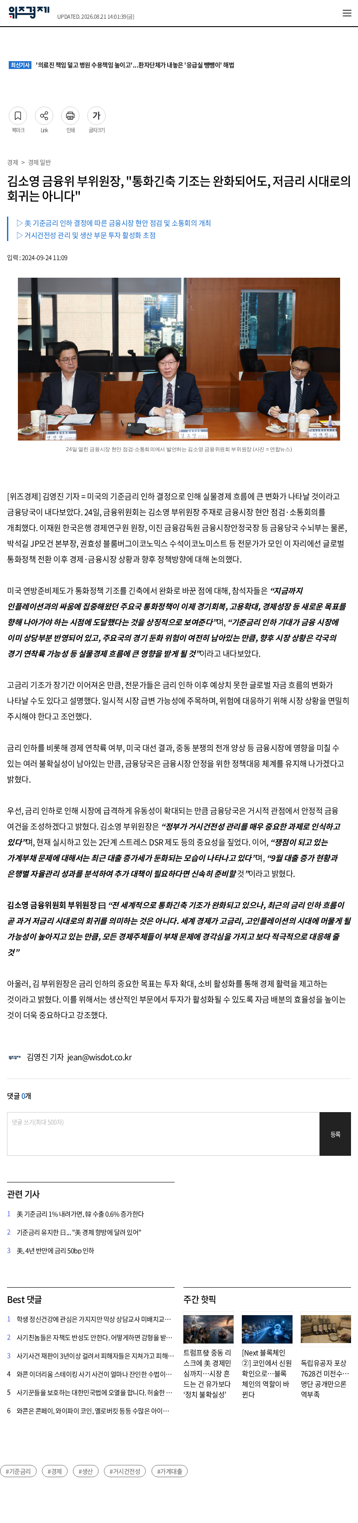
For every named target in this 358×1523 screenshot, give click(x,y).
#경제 (55, 1471)
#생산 (86, 1471)
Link (44, 113)
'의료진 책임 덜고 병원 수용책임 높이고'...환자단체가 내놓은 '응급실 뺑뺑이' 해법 (122, 65)
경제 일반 (39, 162)
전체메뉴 (347, 13)
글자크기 (96, 113)
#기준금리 (18, 1471)
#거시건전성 (125, 1471)
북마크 (18, 113)
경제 (12, 162)
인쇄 (70, 113)
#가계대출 (169, 1471)
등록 (335, 1134)
